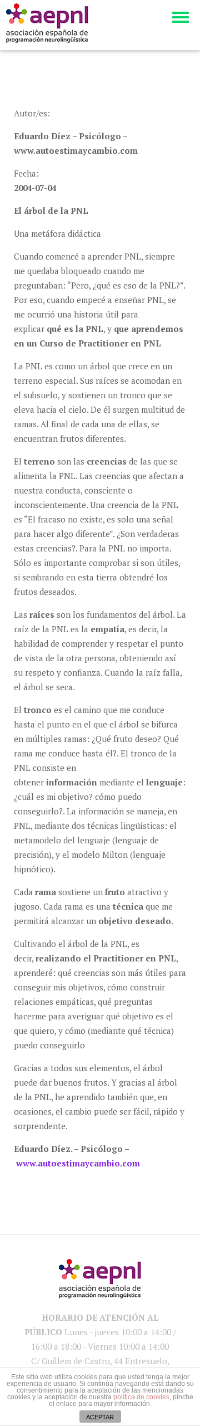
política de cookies (141, 1397)
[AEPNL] (47, 23)
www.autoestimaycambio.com (78, 1163)
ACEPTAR (100, 1417)
